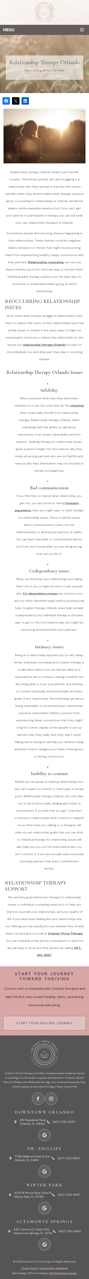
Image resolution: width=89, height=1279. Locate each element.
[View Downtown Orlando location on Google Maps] (44, 1135)
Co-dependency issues (40, 593)
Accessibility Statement (54, 1268)
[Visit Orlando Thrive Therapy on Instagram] (51, 1098)
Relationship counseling (46, 262)
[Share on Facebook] (6, 101)
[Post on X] (15, 101)
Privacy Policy (29, 1268)
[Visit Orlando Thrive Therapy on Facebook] (38, 1098)
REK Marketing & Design (63, 1273)
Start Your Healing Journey (44, 1023)
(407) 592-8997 (64, 1122)
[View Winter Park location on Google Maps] (44, 1208)
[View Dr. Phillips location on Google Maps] (44, 1171)
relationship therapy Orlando (44, 345)
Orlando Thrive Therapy (65, 933)
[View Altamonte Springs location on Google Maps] (44, 1244)
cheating (77, 405)
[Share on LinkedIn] (25, 101)
